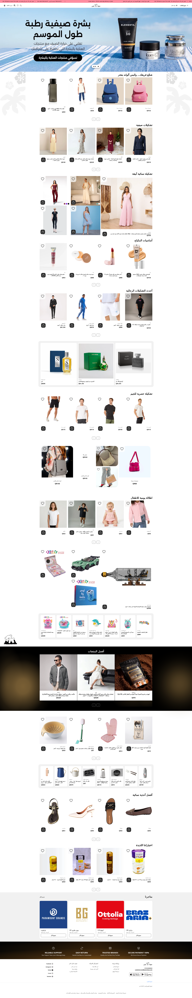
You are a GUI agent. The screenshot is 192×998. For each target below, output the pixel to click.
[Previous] (98, 119)
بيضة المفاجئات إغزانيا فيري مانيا (47, 633)
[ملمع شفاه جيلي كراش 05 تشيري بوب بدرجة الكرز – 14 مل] (53, 256)
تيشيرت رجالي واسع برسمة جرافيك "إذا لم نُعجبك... (141, 325)
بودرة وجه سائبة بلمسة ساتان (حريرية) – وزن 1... (84, 275)
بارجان (58, 692)
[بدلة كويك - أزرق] (81, 307)
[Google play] (146, 974)
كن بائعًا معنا (95, 966)
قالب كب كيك (86, 781)
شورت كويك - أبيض (118, 325)
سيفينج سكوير (119, 745)
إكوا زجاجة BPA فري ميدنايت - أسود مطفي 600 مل (56, 109)
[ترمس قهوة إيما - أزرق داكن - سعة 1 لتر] (61, 772)
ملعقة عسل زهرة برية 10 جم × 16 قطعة (141, 879)
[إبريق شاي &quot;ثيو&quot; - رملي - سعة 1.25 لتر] (75, 772)
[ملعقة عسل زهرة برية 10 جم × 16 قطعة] (138, 861)
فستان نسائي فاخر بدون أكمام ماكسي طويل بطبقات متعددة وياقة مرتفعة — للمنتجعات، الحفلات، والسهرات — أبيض (96, 694)
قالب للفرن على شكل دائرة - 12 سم (116, 782)
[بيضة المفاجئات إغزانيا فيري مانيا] (48, 622)
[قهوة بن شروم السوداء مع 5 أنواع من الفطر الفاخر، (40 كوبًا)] (133, 672)
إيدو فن (138, 630)
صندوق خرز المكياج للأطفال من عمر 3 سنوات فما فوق (79, 633)
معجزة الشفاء (148, 877)
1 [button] (97, 66)
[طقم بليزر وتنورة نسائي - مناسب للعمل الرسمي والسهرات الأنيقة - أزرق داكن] (138, 141)
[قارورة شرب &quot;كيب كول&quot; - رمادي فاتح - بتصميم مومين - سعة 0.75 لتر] (145, 772)
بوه (150, 322)
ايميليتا (149, 232)
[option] (96, 40)
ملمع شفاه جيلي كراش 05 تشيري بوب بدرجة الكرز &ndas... (55, 275)
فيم (93, 157)
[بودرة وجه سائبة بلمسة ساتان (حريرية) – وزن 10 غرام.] (81, 256)
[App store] (134, 974)
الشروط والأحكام (111, 993)
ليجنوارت (127, 779)
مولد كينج (149, 605)
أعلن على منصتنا (94, 969)
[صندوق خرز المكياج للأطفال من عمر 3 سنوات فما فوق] (80, 622)
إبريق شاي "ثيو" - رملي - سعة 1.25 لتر (74, 782)
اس (42, 381)
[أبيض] (99, 204)
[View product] (129, 109)
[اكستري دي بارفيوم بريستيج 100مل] (96, 360)
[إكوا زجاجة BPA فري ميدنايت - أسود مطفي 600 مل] (53, 91)
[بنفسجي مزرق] (66, 204)
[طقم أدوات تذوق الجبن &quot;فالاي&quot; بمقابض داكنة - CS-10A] (131, 772)
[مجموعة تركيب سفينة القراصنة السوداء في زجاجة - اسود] (126, 576)
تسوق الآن (138, 935)
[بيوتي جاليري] (82, 914)
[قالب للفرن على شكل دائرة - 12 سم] (117, 772)
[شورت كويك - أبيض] (110, 307)
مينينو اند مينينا (148, 108)
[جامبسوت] (55, 220)
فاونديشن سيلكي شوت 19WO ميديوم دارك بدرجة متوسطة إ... (141, 275)
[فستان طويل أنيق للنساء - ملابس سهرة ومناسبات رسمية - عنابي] (110, 141)
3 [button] (94, 66)
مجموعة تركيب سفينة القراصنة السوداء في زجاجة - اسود (138, 606)
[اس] (58, 360)
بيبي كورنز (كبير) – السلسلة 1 (63, 630)
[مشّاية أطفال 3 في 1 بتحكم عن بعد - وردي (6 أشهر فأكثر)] (112, 622)
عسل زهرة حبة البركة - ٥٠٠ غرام (114, 879)
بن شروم (133, 692)
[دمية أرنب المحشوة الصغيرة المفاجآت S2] (128, 622)
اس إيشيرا (43, 379)
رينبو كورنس (123, 630)
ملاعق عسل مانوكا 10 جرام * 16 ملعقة (85, 879)
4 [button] (93, 66)
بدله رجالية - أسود (61, 325)
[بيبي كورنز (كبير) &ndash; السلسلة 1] (64, 622)
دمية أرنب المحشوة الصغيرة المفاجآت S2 (127, 633)
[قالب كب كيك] (89, 772)
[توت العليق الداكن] (64, 204)
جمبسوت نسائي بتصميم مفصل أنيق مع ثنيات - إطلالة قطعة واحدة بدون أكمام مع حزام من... (130, 233)
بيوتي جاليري (75, 930)
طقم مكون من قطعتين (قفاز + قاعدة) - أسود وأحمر (113, 748)
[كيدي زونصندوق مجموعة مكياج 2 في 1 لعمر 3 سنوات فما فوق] (55, 563)
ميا (150, 272)
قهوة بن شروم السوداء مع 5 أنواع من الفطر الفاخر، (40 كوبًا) (134, 694)
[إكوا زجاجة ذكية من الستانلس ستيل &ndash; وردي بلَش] (47, 772)
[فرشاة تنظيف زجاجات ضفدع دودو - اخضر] (81, 730)
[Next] (94, 119)
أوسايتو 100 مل (119, 381)
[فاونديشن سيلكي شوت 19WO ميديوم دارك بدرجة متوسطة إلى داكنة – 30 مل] (138, 256)
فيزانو (93, 828)
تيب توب (120, 531)
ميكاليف (117, 379)
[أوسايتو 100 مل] (133, 360)
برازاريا (130, 930)
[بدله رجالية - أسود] (53, 307)
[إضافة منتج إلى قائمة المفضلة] (128, 80)
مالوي (64, 531)
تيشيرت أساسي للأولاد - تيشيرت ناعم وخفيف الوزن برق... (84, 532)
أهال (121, 157)
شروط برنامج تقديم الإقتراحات (73, 993)
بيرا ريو (64, 828)
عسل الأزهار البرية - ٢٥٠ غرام (58, 879)
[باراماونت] (53, 914)
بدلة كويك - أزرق (90, 325)
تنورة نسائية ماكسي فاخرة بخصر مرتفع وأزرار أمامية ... (56, 159)
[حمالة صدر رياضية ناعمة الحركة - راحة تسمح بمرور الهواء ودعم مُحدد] (55, 191)
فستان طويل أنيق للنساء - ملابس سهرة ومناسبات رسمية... (113, 159)
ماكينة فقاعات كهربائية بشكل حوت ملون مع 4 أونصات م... (95, 633)
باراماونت (43, 930)
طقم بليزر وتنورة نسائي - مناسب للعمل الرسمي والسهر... (141, 159)
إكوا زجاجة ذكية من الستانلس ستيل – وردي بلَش (46, 782)
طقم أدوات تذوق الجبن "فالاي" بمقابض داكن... (130, 782)
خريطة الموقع (116, 971)
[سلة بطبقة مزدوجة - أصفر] (53, 730)
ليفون (64, 157)
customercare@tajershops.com (143, 970)
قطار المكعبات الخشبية (142, 632)
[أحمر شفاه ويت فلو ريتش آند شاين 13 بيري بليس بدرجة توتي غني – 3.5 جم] (110, 256)
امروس (149, 745)
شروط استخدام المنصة (121, 993)
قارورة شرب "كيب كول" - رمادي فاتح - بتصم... (144, 782)
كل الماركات (116, 969)
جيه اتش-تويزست (92, 630)
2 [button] (96, 66)
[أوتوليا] (110, 914)
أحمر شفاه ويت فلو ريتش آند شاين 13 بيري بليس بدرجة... (113, 275)
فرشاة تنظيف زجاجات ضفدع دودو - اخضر (84, 748)
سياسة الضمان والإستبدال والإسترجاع (89, 993)
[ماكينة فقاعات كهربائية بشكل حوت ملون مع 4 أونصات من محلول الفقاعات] (96, 622)
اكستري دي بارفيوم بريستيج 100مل (86, 381)
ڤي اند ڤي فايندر (85, 475)
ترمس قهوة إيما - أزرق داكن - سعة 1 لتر (60, 782)
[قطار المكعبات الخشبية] (144, 622)
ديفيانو (149, 157)
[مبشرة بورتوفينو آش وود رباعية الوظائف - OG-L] (103, 772)
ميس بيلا (85, 454)
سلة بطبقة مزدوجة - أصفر (59, 748)
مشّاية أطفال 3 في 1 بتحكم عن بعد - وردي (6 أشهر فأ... (111, 633)
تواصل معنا (74, 969)
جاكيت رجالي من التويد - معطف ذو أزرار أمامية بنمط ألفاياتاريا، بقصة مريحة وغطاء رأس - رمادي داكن (58, 694)
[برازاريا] (138, 914)
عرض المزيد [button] (149, 981)
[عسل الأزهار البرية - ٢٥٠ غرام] (53, 861)
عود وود (80, 379)
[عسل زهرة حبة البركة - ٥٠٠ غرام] (110, 861)
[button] (20, 5)
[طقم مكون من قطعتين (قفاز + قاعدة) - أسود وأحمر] (110, 730)
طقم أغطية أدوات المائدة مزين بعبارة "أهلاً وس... (141, 748)
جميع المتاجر (116, 966)
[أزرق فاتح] (97, 204)
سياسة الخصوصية (102, 993)
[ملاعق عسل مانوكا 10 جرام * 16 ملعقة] (81, 861)
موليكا (149, 828)
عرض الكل (42, 443)
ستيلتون (140, 779)
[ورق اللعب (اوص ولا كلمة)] (85, 593)
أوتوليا (101, 930)
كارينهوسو (92, 108)
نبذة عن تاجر (74, 966)
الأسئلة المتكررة (73, 971)
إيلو (73, 630)
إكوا (64, 106)
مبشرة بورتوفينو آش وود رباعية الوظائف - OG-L (102, 782)
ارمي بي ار (149, 427)
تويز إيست (107, 630)
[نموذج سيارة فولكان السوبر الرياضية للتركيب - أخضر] (85, 563)
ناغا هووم (63, 323)
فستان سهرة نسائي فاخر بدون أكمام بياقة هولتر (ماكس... (84, 159)
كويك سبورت (119, 323)
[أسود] (68, 204)
